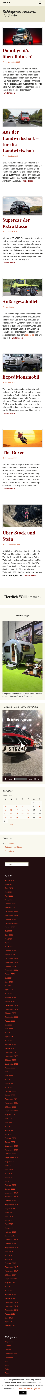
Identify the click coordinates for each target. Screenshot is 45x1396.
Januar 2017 (10, 1298)
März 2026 (9, 900)
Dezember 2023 (11, 1005)
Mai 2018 (8, 1255)
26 (17, 817)
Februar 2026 (10, 904)
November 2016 (11, 1306)
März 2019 (9, 1228)
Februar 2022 (10, 1091)
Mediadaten (9, 851)
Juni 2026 (9, 888)
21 (28, 814)
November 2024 (11, 962)
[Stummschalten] (35, 779)
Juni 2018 (9, 1251)
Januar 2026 (10, 908)
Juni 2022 (9, 1076)
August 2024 (10, 974)
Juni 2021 (9, 1123)
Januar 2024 (10, 1001)
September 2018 (11, 1248)
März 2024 (9, 994)
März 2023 (9, 1040)
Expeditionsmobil (20, 376)
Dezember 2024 (11, 958)
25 (11, 817)
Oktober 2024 (10, 966)
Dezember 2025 (11, 912)
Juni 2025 (9, 935)
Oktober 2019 (10, 1201)
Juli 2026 (8, 884)
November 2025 (11, 915)
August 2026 (10, 880)
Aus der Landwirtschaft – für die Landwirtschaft (20, 141)
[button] (23, 746)
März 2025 (9, 947)
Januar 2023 (10, 1048)
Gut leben (9, 1357)
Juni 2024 (9, 982)
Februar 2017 (10, 1294)
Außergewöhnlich (20, 301)
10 (5, 810)
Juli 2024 (8, 978)
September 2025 (11, 923)
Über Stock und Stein (18, 535)
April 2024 (9, 990)
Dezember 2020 (11, 1146)
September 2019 (11, 1205)
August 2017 (10, 1283)
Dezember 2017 (11, 1267)
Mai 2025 (8, 939)
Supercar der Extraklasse (16, 222)
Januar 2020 (10, 1189)
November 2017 (11, 1271)
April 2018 (9, 1259)
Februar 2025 (10, 951)
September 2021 (11, 1111)
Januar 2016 (10, 1326)
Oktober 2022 (10, 1060)
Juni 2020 (9, 1169)
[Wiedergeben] (5, 779)
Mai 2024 (8, 986)
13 (23, 810)
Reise (7, 1369)
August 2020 (10, 1162)
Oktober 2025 (10, 919)
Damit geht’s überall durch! (17, 53)
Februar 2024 (10, 997)
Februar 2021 (10, 1138)
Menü (5, 3)
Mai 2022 (8, 1080)
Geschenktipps (11, 1354)
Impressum (9, 843)
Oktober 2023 (10, 1013)
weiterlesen (11, 93)
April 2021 (9, 1130)
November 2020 (11, 1150)
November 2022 (11, 1056)
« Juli (10, 825)
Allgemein (9, 1342)
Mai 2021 (8, 1126)
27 (23, 817)
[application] (22, 745)
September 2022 (11, 1064)
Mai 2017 (8, 1287)
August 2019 (10, 1208)
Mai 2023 (8, 1033)
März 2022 (9, 1087)
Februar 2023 (10, 1044)
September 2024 (11, 970)
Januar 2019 (10, 1236)
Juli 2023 (8, 1025)
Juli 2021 (8, 1119)
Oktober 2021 (10, 1107)
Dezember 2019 (11, 1193)
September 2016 (11, 1310)
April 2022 (9, 1083)
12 (17, 810)
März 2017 (9, 1291)
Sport (7, 1373)
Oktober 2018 (10, 1244)
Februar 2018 (10, 1263)
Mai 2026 (8, 892)
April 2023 (9, 1037)
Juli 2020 (8, 1165)
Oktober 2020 (10, 1154)
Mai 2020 (8, 1173)
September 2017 (11, 1279)
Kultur (7, 1361)
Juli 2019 (8, 1212)
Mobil (7, 1365)
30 (40, 817)
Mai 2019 (8, 1220)
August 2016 (10, 1314)
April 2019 (9, 1224)
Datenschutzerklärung (13, 847)
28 (28, 817)
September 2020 (11, 1158)
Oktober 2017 (10, 1275)
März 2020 (9, 1181)
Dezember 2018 (11, 1240)
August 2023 (10, 1021)
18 (11, 814)
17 (5, 814)
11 (11, 810)
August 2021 (10, 1115)
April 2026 (9, 896)
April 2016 (9, 1322)
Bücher (8, 1346)
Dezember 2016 (11, 1302)
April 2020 (9, 1177)
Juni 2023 (9, 1029)
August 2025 (10, 927)
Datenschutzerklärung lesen (28, 1388)
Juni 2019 (9, 1216)
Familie (8, 1350)
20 (23, 814)
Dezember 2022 (11, 1052)
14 (28, 810)
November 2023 (11, 1009)
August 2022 (10, 1068)
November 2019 (11, 1197)
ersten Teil (29, 335)
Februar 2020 (10, 1185)
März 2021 (9, 1134)
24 (5, 817)
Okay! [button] (23, 1392)
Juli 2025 (8, 931)
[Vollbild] (39, 779)
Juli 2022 (8, 1072)
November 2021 (11, 1103)
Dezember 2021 (11, 1099)
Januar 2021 (10, 1142)
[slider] (20, 779)
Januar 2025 (10, 955)
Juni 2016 (9, 1318)
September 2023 (11, 1017)
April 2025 (9, 943)
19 (17, 814)
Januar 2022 (10, 1095)
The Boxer (13, 452)
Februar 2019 (10, 1232)
